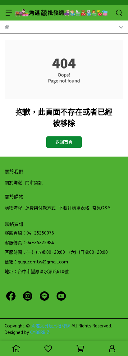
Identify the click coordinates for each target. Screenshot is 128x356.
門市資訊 (34, 182)
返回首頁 (64, 142)
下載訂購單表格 (74, 208)
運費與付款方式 (40, 208)
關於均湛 (13, 182)
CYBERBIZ (39, 332)
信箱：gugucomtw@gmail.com (36, 262)
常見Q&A (101, 208)
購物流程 (13, 208)
